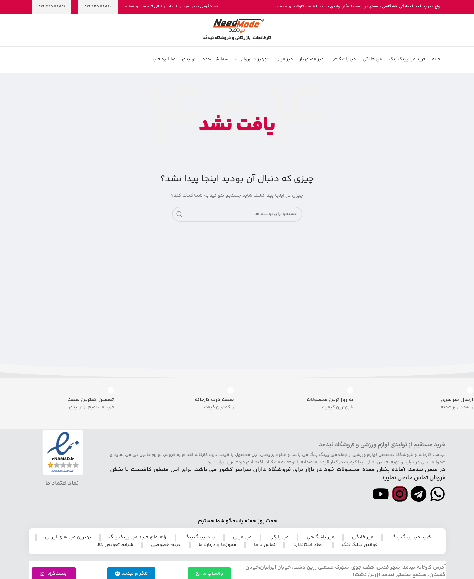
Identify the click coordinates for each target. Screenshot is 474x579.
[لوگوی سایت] (237, 30)
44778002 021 (98, 6)
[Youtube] (381, 494)
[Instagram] (400, 494)
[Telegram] (418, 494)
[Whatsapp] (437, 494)
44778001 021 (51, 6)
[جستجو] (179, 214)
